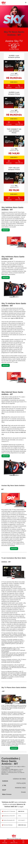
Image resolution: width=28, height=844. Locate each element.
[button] (26, 2)
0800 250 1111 (22, 825)
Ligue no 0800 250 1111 (17, 318)
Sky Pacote (4, 407)
